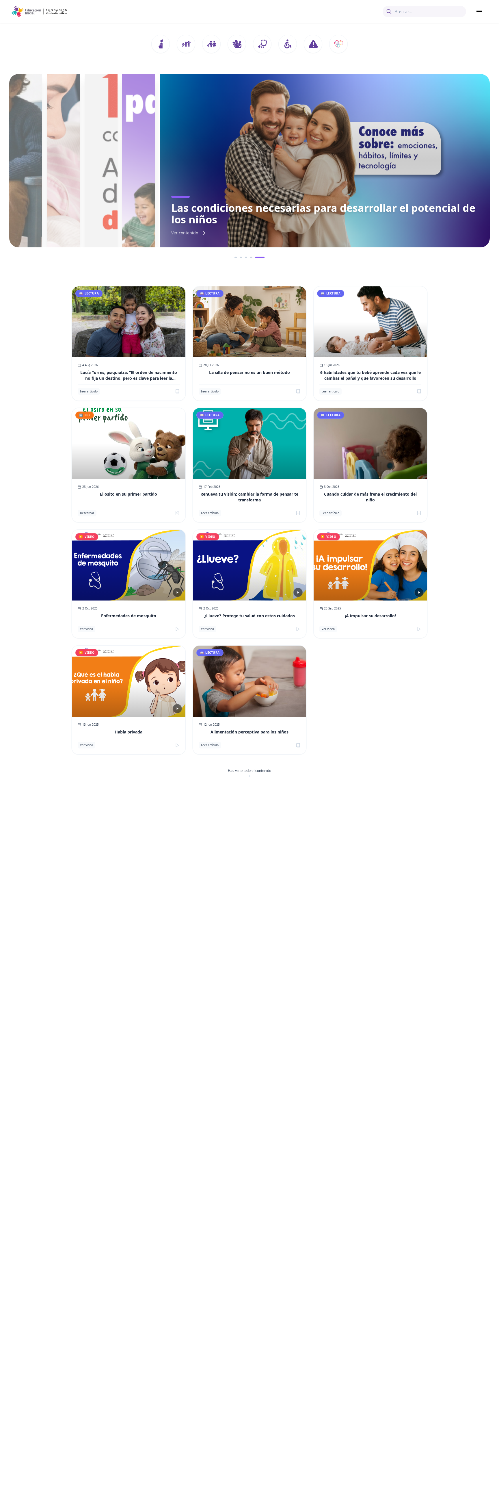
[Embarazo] (160, 44)
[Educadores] (237, 44)
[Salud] (262, 44)
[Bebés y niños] (186, 44)
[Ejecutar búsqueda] (389, 11)
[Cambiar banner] (239, 257)
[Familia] (211, 44)
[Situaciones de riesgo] (313, 44)
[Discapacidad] (287, 44)
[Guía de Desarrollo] (338, 44)
